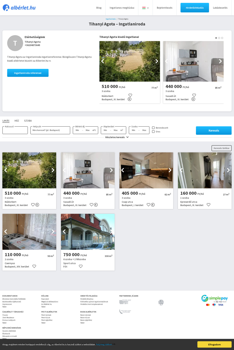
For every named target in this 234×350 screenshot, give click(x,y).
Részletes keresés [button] (115, 137)
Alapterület (108, 126)
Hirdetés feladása (86, 299)
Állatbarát (6, 333)
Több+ (4, 307)
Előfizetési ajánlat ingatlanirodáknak (94, 302)
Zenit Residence (8, 317)
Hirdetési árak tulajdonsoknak (91, 304)
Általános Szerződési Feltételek (14, 299)
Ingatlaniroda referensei (27, 72)
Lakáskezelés (220, 7)
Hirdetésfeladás (195, 7)
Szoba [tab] (28, 120)
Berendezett (162, 127)
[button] (216, 38)
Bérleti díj (80, 126)
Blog (99, 7)
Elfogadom (214, 344)
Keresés (214, 130)
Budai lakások (85, 315)
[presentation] (102, 61)
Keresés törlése (221, 148)
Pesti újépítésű (46, 320)
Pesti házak (45, 317)
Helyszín (37, 126)
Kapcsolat (45, 299)
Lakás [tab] (5, 120)
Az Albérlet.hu (46, 304)
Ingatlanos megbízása (122, 7)
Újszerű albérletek (9, 331)
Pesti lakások (46, 315)
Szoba (134, 126)
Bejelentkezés (164, 7)
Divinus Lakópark (8, 320)
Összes (5, 315)
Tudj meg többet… (105, 344)
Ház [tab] (16, 120)
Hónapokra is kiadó (9, 336)
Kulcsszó (9, 126)
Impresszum (7, 304)
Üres (158, 131)
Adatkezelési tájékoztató (11, 302)
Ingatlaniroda (111, 19)
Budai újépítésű (86, 320)
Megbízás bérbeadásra (49, 302)
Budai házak (85, 317)
